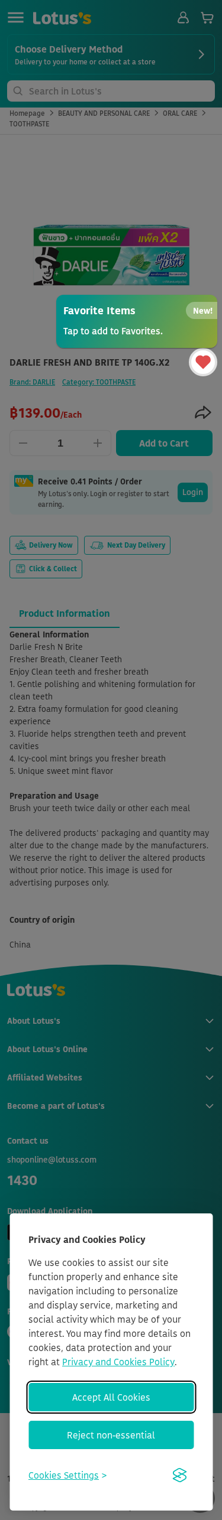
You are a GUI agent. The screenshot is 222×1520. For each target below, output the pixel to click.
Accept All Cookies (111, 1397)
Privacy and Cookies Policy (118, 1362)
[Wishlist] (203, 362)
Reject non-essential (111, 1435)
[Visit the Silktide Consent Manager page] (179, 1475)
